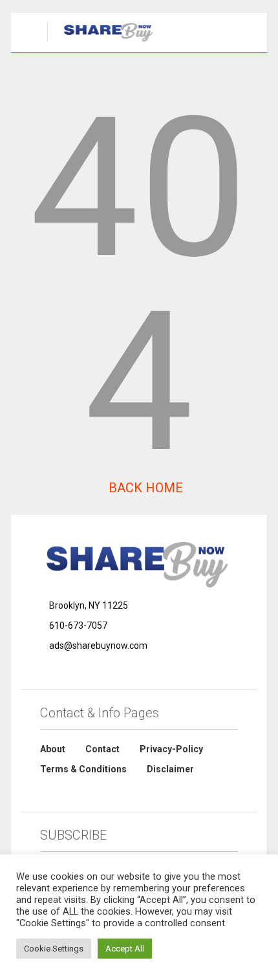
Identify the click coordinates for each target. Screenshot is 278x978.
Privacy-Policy (171, 749)
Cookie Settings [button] (53, 948)
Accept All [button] (124, 948)
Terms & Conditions (83, 769)
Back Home (144, 487)
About (52, 749)
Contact (102, 749)
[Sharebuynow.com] (102, 42)
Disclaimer (170, 769)
